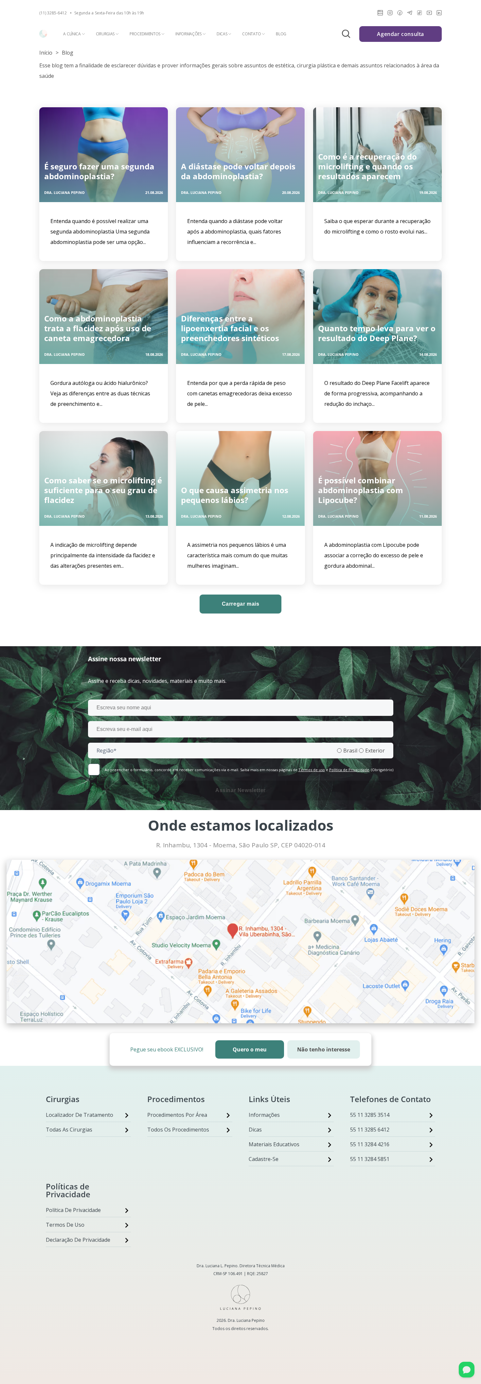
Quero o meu (250, 1049)
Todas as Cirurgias (69, 1129)
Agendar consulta (400, 34)
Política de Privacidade (349, 769)
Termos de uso (311, 769)
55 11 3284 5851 (369, 1159)
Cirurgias (105, 34)
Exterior (375, 750)
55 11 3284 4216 (369, 1144)
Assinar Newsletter (240, 790)
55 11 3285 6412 (369, 1129)
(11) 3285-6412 (53, 13)
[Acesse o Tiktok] (419, 14)
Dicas (222, 34)
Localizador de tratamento (79, 1114)
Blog (281, 34)
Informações (188, 34)
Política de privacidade (73, 1210)
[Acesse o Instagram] (390, 14)
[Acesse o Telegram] (409, 14)
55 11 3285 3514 (369, 1114)
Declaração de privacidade (78, 1239)
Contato (251, 34)
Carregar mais (240, 604)
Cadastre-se (263, 1159)
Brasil (350, 750)
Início (45, 52)
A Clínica (71, 34)
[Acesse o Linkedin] (439, 14)
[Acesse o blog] (380, 14)
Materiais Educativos (274, 1144)
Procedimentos (145, 34)
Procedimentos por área (177, 1114)
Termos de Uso (65, 1224)
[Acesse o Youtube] (429, 14)
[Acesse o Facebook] (399, 14)
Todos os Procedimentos (178, 1129)
